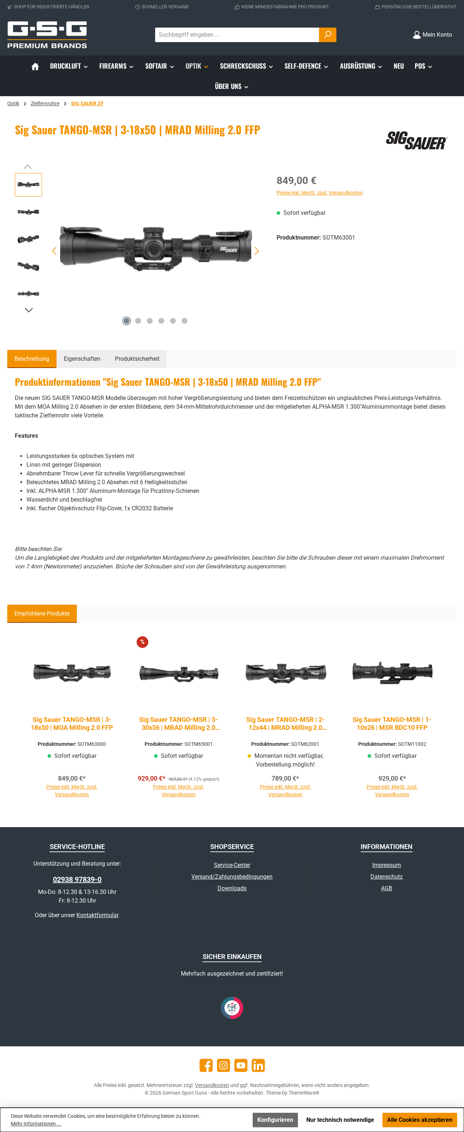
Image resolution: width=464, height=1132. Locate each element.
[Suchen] (327, 35)
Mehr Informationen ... (36, 1124)
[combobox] (237, 35)
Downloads (232, 888)
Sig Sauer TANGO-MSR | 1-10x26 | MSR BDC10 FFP (392, 723)
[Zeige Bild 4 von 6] (161, 321)
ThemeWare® (304, 1093)
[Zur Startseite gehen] (47, 34)
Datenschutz (386, 876)
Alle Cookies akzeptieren (419, 1119)
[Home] (35, 66)
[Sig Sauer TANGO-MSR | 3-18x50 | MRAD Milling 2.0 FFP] (155, 251)
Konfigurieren (275, 1119)
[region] (138, 251)
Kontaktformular (97, 915)
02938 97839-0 (77, 879)
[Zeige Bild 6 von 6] (184, 321)
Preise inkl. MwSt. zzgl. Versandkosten (320, 193)
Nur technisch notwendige (340, 1119)
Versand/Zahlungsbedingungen (232, 876)
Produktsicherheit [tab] (137, 358)
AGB (386, 888)
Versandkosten (212, 1085)
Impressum (386, 865)
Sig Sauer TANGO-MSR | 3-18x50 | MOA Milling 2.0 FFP (72, 723)
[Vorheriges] (54, 251)
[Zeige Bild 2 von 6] (138, 321)
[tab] (32, 359)
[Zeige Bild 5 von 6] (173, 321)
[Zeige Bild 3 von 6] (150, 321)
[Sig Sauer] (416, 140)
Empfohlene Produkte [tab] (42, 613)
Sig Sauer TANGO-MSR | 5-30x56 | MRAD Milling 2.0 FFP (178, 724)
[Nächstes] (256, 251)
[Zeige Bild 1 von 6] (126, 321)
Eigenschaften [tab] (82, 358)
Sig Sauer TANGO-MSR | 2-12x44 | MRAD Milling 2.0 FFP (285, 724)
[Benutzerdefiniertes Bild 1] (232, 1008)
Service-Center (232, 865)
